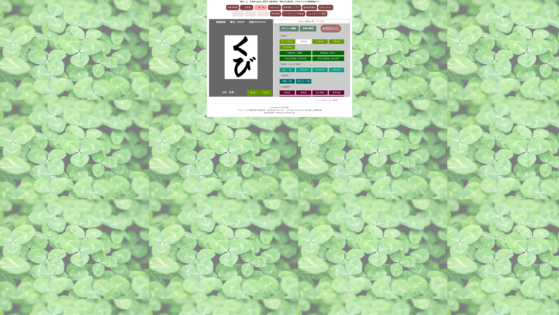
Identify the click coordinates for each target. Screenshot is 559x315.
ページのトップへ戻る (327, 100)
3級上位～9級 (303, 81)
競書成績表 (233, 7)
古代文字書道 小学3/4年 (295, 58)
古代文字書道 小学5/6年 (328, 58)
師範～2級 (287, 81)
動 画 (253, 92)
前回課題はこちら (331, 28)
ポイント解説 (289, 28)
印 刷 (266, 92)
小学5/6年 (287, 47)
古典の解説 (308, 28)
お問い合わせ (326, 7)
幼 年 (287, 70)
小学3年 (320, 41)
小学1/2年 (303, 70)
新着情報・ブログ (291, 7)
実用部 (287, 92)
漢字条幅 (336, 92)
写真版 (248, 7)
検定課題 (275, 14)
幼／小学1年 (287, 41)
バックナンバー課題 (317, 14)
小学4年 (336, 41)
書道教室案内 (310, 7)
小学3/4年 (320, 70)
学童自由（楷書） (295, 53)
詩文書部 (320, 92)
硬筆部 (304, 92)
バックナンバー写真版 (293, 14)
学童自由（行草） (328, 53)
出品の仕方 (274, 7)
